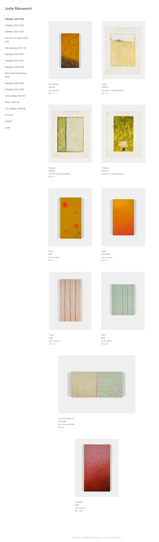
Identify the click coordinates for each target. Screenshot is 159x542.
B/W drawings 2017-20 (15, 48)
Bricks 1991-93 (12, 102)
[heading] (14, 8)
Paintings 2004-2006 (14, 83)
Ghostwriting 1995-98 (15, 96)
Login (7, 127)
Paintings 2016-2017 (14, 60)
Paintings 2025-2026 (14, 19)
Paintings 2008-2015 (14, 67)
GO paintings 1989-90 (15, 108)
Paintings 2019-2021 (14, 31)
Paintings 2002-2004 (14, 89)
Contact (8, 121)
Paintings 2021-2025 (14, 25)
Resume (9, 115)
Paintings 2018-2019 (14, 54)
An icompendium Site (112, 538)
